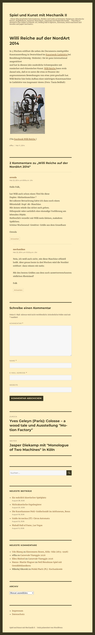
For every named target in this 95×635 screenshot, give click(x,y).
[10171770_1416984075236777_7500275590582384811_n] (41, 110)
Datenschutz (18, 614)
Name (13, 361)
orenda (13, 177)
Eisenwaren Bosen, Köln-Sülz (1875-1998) (47, 552)
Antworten (15, 239)
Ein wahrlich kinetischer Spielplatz (29, 497)
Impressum (17, 611)
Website (14, 385)
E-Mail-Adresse (18, 373)
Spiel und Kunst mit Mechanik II (38, 15)
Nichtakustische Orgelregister (26, 504)
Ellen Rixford (18, 558)
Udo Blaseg (17, 552)
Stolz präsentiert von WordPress (50, 628)
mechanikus (19, 249)
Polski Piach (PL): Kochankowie (46, 569)
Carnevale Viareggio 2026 (33, 555)
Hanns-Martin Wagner (23, 562)
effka (11, 145)
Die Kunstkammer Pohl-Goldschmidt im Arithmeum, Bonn (41, 511)
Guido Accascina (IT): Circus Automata (31, 518)
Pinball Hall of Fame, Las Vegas (27, 525)
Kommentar (16, 323)
